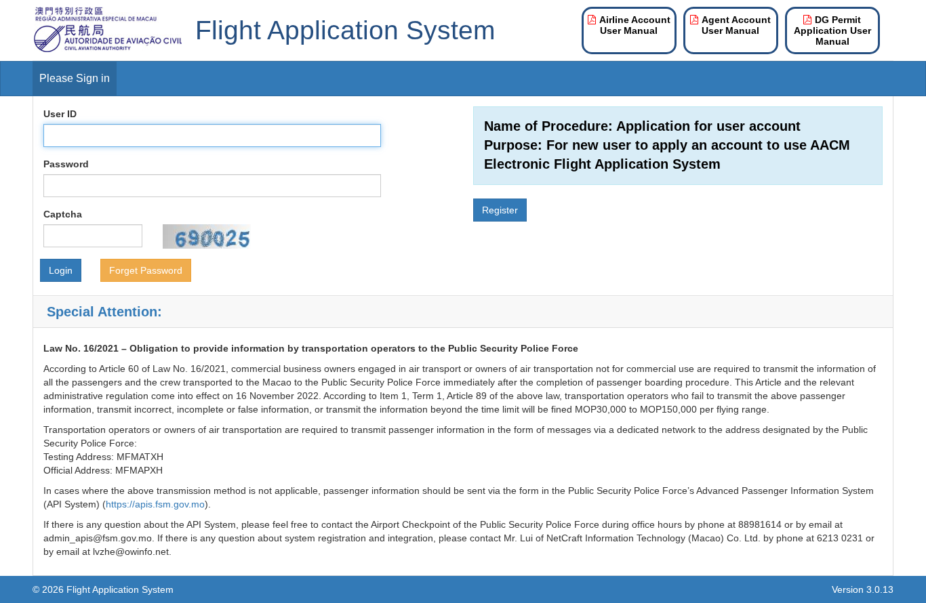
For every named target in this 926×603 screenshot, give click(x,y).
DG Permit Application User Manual (832, 30)
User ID (60, 113)
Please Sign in (74, 78)
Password (66, 164)
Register (500, 210)
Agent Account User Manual (736, 25)
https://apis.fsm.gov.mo (155, 504)
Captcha (62, 214)
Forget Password (145, 270)
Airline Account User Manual (634, 25)
